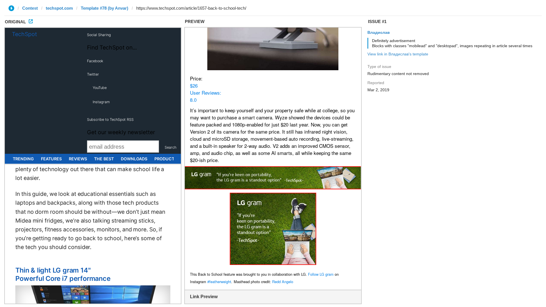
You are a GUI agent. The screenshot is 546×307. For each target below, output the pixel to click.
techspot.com (59, 8)
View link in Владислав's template (397, 54)
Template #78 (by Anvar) (104, 8)
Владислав (378, 32)
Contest (30, 8)
